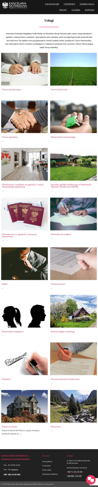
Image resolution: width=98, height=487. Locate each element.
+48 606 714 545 (74, 476)
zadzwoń (14, 469)
